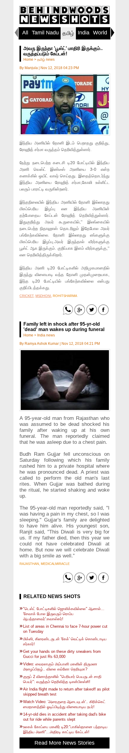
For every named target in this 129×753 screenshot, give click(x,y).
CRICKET (27, 296)
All (25, 33)
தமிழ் (68, 33)
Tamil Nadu (45, 33)
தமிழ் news (46, 59)
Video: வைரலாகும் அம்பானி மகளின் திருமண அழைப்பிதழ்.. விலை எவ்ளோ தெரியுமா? (60, 666)
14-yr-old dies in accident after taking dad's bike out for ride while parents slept (64, 717)
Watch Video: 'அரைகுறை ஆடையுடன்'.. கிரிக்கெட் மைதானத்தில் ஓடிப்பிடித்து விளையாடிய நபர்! (64, 704)
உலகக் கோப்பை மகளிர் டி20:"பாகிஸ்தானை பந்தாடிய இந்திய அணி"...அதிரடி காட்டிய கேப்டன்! (65, 729)
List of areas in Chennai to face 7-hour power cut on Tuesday (65, 629)
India (83, 33)
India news (46, 335)
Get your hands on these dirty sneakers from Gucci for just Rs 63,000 (62, 654)
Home (28, 59)
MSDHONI (43, 296)
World (100, 33)
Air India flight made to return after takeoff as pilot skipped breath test (66, 691)
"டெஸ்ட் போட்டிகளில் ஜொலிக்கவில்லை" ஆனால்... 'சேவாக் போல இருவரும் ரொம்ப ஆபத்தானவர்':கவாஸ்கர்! (63, 613)
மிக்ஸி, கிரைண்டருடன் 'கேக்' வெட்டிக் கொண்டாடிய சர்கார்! (64, 641)
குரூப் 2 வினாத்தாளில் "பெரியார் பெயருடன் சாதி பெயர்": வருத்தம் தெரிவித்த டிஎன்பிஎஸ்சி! (62, 679)
